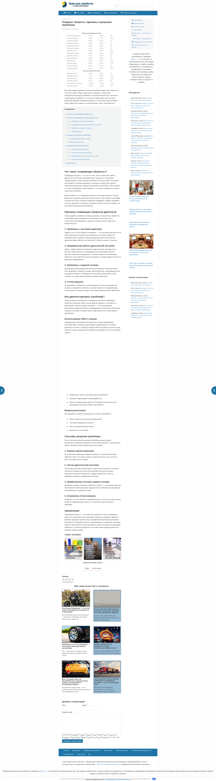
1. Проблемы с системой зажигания (82, 121)
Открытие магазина (122, 750)
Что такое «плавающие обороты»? (79, 114)
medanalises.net (124, 779)
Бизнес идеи (76, 750)
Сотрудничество (69, 754)
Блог (89, 754)
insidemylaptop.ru (111, 779)
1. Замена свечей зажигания (79, 149)
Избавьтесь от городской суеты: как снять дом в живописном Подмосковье (142, 115)
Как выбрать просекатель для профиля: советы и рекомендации (142, 173)
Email (84, 705)
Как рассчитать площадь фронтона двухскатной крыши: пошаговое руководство (142, 123)
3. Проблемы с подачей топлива (80, 128)
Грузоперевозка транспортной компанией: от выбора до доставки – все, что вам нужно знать (106, 681)
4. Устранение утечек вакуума (80, 159)
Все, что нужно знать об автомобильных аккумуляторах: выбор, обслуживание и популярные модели (75, 681)
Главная (66, 750)
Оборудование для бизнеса (92, 750)
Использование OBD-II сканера (80, 139)
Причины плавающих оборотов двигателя (82, 118)
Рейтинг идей (108, 750)
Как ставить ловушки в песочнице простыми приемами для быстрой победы (141, 265)
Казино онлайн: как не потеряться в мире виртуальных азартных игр (105, 646)
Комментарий (67, 712)
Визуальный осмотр (76, 142)
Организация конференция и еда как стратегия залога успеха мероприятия (141, 252)
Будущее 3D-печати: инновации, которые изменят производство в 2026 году (141, 211)
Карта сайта (81, 754)
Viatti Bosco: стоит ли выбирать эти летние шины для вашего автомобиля (75, 646)
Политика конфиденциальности (141, 750)
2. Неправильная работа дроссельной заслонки (86, 125)
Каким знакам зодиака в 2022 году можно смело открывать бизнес (141, 130)
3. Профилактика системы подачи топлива (84, 156)
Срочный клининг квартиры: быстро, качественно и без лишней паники (139, 199)
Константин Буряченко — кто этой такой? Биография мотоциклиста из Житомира (76, 610)
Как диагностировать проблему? (78, 135)
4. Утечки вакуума (76, 131)
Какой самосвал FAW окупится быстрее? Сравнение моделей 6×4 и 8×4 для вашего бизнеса (106, 611)
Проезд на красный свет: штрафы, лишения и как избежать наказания (141, 155)
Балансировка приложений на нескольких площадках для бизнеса (140, 224)
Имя (64, 705)
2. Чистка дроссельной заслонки (81, 152)
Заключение (71, 163)
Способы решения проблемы (77, 146)
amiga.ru (134, 59)
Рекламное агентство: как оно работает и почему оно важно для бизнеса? (142, 105)
